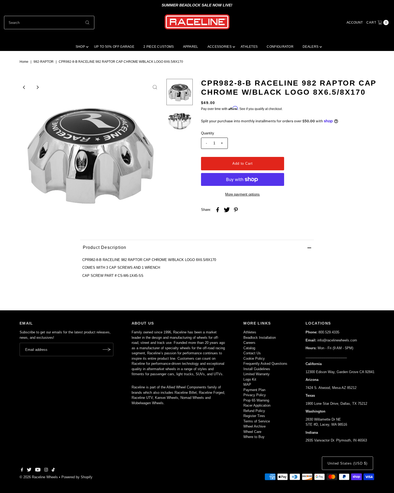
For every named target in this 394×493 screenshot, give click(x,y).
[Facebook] (22, 470)
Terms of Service (256, 421)
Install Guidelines (256, 369)
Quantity (207, 133)
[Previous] (24, 87)
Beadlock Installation (259, 338)
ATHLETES (249, 47)
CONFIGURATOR (280, 47)
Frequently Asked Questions (265, 364)
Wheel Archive (254, 426)
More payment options (242, 194)
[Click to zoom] (155, 87)
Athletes (249, 332)
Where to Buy (254, 437)
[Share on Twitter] (227, 209)
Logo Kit (249, 379)
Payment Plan (254, 390)
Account (355, 22)
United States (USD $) (347, 463)
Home (24, 62)
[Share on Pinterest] (236, 209)
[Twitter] (29, 470)
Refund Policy (254, 411)
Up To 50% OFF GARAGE (114, 47)
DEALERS (310, 47)
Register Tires (254, 416)
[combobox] (49, 22)
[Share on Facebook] (218, 209)
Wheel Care (252, 432)
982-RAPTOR (44, 62)
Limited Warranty (256, 374)
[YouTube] (37, 470)
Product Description (105, 247)
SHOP (80, 47)
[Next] (37, 87)
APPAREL (190, 47)
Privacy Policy (254, 395)
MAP (247, 384)
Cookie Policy (254, 358)
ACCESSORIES (219, 47)
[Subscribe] (106, 349)
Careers (249, 343)
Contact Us (252, 353)
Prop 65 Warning (256, 400)
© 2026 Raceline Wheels (39, 477)
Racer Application (256, 405)
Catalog (249, 348)
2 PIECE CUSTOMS (158, 47)
